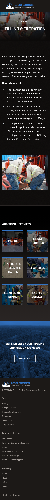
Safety (4, 482)
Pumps (5, 447)
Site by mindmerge (11, 495)
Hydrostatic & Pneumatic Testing (14, 412)
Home (4, 474)
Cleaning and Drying (10, 420)
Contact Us (25, 358)
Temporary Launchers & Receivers (15, 443)
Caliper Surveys (8, 424)
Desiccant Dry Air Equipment (13, 451)
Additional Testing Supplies (12, 460)
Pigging (5, 403)
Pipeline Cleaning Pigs (10, 455)
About (4, 478)
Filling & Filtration (9, 408)
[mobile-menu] (46, 6)
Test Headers (7, 439)
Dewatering (6, 416)
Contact (5, 486)
